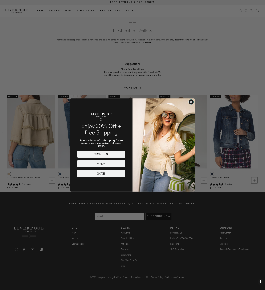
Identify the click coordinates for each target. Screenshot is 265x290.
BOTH (101, 173)
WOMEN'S (101, 154)
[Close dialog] (191, 102)
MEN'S (101, 164)
